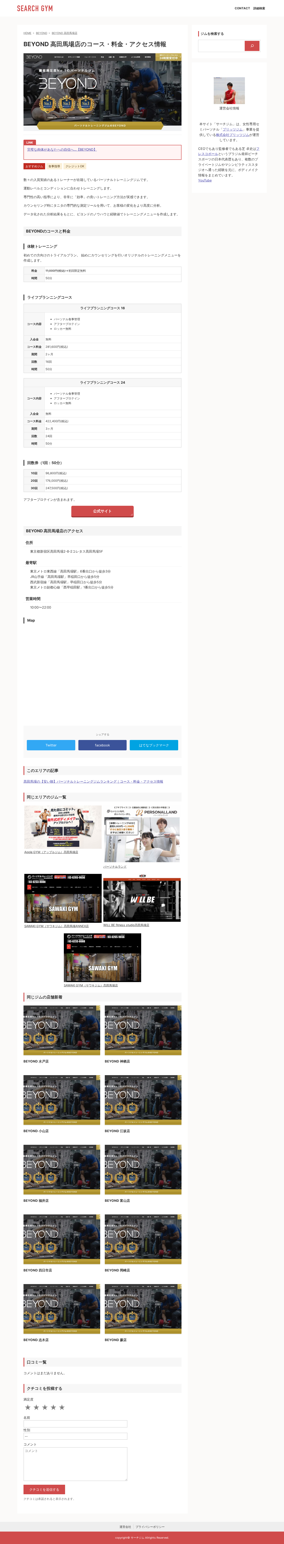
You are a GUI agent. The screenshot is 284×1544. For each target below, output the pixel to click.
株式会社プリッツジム (232, 135)
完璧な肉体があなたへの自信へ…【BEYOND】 (62, 149)
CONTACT (242, 8)
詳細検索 (259, 8)
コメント (30, 1444)
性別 (26, 1430)
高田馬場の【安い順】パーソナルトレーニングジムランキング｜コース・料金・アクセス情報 (93, 781)
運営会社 (125, 1526)
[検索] (252, 46)
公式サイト (102, 511)
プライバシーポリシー (150, 1526)
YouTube (205, 180)
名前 (26, 1417)
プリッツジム (233, 129)
